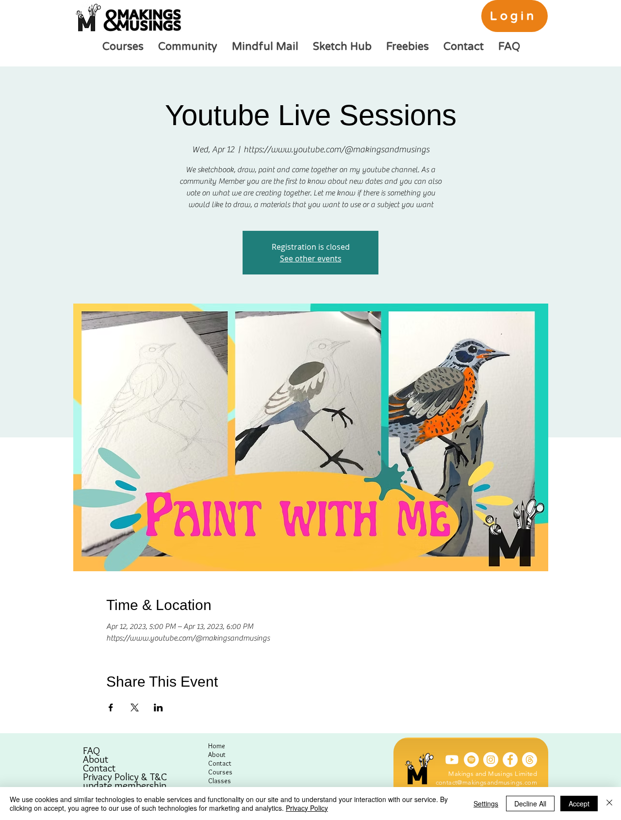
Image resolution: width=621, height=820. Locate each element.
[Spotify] (471, 759)
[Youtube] (451, 759)
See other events (311, 258)
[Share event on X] (134, 707)
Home (216, 745)
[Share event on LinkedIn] (158, 707)
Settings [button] (486, 803)
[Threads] (529, 759)
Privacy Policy (307, 808)
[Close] (609, 803)
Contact (99, 768)
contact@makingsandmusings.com (486, 782)
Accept (579, 803)
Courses (220, 772)
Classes (219, 780)
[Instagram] (490, 759)
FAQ (91, 750)
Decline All (530, 803)
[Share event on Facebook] (110, 707)
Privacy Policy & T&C (125, 776)
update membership (124, 785)
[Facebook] (510, 759)
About (95, 759)
